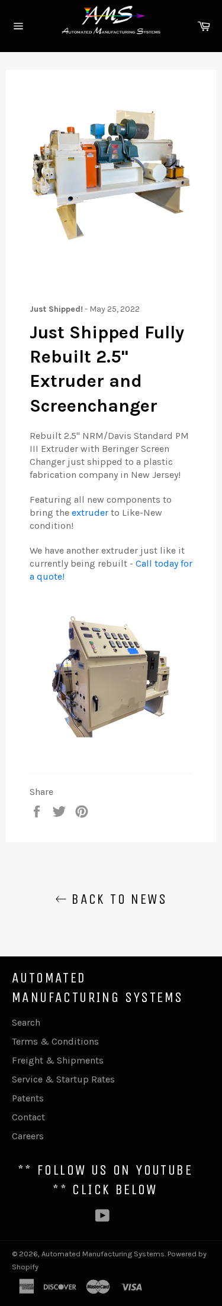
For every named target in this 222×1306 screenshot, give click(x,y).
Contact (28, 1117)
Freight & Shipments (58, 1060)
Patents (28, 1098)
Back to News (117, 899)
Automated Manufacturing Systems (103, 1253)
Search (26, 1022)
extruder (91, 512)
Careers (28, 1136)
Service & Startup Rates (63, 1079)
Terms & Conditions (55, 1041)
